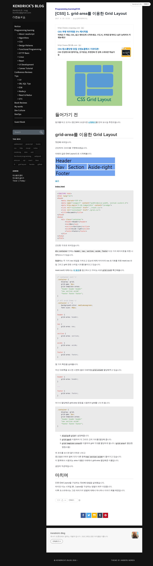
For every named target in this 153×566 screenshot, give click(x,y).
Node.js (22, 91)
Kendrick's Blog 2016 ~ (66, 560)
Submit (41, 132)
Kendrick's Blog (28, 6)
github (40, 164)
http (21, 148)
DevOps (17, 114)
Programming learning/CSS (67, 9)
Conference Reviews (23, 72)
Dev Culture (19, 110)
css (15, 148)
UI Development (26, 64)
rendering (17, 152)
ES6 (20, 87)
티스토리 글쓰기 (18, 178)
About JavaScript (26, 33)
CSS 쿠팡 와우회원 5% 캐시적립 (73, 31)
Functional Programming (30, 49)
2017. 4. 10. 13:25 (62, 18)
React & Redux (25, 95)
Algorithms (24, 37)
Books (38, 144)
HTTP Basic (24, 53)
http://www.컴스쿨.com (67, 45)
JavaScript (29, 144)
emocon (17, 160)
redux (35, 148)
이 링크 (76, 270)
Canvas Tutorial (26, 68)
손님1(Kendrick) (80, 18)
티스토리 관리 (17, 175)
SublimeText (18, 144)
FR (14, 164)
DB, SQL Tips (25, 83)
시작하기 (92, 122)
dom (25, 152)
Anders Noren (128, 560)
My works (18, 106)
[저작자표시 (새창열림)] (79, 500)
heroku (31, 164)
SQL (24, 160)
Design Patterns (26, 45)
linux (37, 160)
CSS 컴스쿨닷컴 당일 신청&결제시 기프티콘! (78, 48)
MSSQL (28, 148)
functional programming (22, 156)
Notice (17, 26)
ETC (21, 98)
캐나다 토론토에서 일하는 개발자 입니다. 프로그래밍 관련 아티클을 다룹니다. (79, 536)
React (21, 60)
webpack (37, 156)
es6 (32, 152)
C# (20, 79)
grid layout (22, 164)
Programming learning (24, 30)
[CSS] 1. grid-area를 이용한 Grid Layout (91, 13)
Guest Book (19, 121)
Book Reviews (20, 102)
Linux (21, 56)
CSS (21, 41)
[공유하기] (62, 500)
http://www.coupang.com (69, 28)
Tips (16, 75)
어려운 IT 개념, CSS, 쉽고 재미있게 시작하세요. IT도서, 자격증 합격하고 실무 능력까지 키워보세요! (94, 36)
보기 (57, 180)
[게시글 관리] (65, 500)
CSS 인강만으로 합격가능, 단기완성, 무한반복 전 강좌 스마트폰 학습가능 (86, 53)
